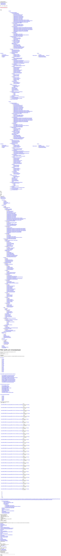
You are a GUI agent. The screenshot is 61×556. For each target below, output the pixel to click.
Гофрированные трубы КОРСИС (18, 106)
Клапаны (13, 66)
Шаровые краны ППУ (17, 130)
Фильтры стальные (16, 169)
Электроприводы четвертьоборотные (19, 63)
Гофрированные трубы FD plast (18, 18)
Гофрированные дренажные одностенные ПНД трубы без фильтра (23, 119)
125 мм (3, 359)
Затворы (13, 57)
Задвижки (13, 53)
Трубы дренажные (14, 26)
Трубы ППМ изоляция (17, 44)
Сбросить (5, 520)
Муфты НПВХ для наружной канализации (8, 376)
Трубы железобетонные (15, 90)
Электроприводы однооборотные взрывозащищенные (21, 62)
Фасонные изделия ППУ (17, 38)
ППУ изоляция (14, 127)
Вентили (13, 73)
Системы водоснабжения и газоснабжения (16, 91)
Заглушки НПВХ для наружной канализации (8, 375)
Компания (1, 53)
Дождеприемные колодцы (15, 51)
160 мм (3, 361)
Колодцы (11, 139)
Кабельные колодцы (15, 142)
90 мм (3, 371)
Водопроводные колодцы (15, 49)
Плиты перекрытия (14, 178)
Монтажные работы (41, 55)
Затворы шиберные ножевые (18, 58)
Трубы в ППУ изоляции (17, 37)
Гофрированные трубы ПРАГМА (18, 17)
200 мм (3, 362)
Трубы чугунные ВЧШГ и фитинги (19, 115)
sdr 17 (20, 499)
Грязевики (15, 80)
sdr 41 (29, 499)
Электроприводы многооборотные (19, 60)
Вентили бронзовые (16, 74)
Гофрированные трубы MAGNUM (18, 107)
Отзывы (3, 147)
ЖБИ (11, 84)
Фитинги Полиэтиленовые (14, 97)
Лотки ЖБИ (13, 87)
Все (2, 497)
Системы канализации (13, 12)
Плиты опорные (16, 86)
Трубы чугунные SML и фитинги (18, 24)
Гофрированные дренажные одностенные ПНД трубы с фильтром (23, 29)
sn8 (31, 499)
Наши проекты (35, 55)
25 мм (14, 184)
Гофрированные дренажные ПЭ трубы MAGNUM (21, 121)
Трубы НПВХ (14, 32)
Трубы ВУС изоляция (17, 41)
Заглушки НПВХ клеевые (5, 386)
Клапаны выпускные (17, 67)
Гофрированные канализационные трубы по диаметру (21, 110)
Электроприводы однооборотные (18, 61)
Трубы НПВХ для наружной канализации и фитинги (21, 34)
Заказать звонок (6, 344)
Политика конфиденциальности (4, 527)
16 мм (3, 360)
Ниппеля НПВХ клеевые (5, 389)
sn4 (30, 499)
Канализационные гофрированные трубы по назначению (22, 21)
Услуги (38, 53)
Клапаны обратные (16, 69)
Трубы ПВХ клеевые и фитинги (18, 35)
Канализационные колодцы (16, 50)
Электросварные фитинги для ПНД (17, 98)
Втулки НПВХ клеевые (5, 385)
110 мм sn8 (5, 499)
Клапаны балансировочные (17, 157)
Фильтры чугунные (16, 79)
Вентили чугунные (16, 166)
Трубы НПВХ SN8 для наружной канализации (8, 381)
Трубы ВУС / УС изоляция (16, 40)
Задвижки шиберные (17, 56)
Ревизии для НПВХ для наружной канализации (9, 379)
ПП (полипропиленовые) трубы (18, 14)
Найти (1, 555)
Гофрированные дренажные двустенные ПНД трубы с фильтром (23, 118)
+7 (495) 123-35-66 (3, 3)
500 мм (3, 369)
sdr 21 (22, 499)
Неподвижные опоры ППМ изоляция (19, 46)
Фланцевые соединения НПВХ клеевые (7, 392)
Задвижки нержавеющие (17, 55)
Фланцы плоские (16, 172)
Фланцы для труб (14, 81)
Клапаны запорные (16, 68)
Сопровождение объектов (42, 147)
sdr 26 (24, 499)
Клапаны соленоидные (17, 71)
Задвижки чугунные (16, 145)
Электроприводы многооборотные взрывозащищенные (21, 151)
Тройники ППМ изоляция (17, 136)
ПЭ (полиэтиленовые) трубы (18, 15)
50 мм (3, 368)
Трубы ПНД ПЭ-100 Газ (15, 95)
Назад (5, 200)
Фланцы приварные (16, 83)
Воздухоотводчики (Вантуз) (18, 163)
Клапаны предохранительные (18, 160)
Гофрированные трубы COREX (18, 109)
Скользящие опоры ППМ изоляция (19, 47)
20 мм (14, 93)
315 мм (3, 365)
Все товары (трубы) (16, 104)
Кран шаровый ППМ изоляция (18, 48)
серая (38, 499)
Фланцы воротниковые (17, 82)
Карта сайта (2, 529)
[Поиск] (1, 10)
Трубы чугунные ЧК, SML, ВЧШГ (17, 113)
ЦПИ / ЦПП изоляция (15, 133)
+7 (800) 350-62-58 (3, 4)
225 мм (3, 363)
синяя (35, 499)
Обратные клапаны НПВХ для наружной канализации (10, 377)
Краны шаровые (14, 154)
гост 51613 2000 (45, 499)
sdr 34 (27, 499)
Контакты (47, 55)
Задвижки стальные (16, 54)
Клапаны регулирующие (17, 70)
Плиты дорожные (14, 88)
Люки (13, 181)
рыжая (37, 499)
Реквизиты (3, 56)
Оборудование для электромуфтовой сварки (18, 187)
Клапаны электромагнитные (18, 72)
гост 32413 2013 (50, 499)
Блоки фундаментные (15, 89)
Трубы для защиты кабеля (14, 99)
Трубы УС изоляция (16, 42)
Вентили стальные (16, 75)
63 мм (3, 370)
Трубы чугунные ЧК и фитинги (18, 116)
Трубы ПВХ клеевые (5, 391)
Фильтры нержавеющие (17, 78)
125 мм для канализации (16, 499)
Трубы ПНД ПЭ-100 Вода (15, 92)
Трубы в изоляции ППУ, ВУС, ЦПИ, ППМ (16, 36)
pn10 (33, 499)
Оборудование (12, 96)
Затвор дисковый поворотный (18, 148)
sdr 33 (26, 499)
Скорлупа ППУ (16, 39)
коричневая (41, 499)
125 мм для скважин (9, 499)
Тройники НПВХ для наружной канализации (8, 380)
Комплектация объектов (42, 56)
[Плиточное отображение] (1, 402)
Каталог (10, 101)
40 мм (3, 367)
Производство (4, 54)
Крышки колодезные (17, 85)
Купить (28, 404)
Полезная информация (5, 55)
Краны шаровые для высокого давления (19, 65)
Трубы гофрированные (15, 13)
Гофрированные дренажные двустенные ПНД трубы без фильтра (23, 27)
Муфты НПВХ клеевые (5, 388)
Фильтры (13, 76)
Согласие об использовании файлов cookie (6, 528)
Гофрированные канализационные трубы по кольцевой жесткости (23, 20)
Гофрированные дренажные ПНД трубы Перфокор (21, 30)
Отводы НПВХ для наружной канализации (8, 378)
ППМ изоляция (14, 43)
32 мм (14, 94)
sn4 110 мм (1, 499)
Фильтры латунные (16, 77)
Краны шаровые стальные (17, 64)
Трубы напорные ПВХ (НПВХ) (18, 124)
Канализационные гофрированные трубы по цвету (21, 112)
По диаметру (15, 23)
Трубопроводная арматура (14, 52)
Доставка (40, 54)
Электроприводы (14, 59)
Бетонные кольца (14, 175)
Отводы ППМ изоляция (17, 45)
